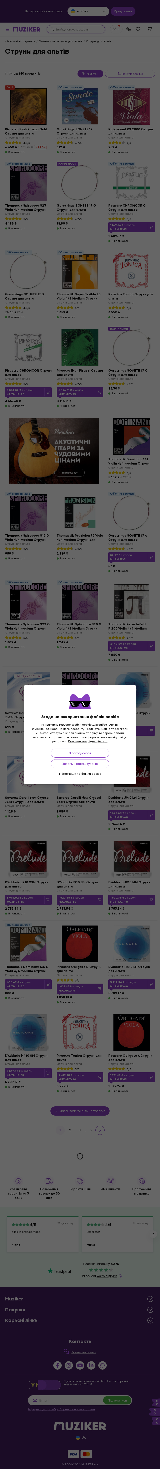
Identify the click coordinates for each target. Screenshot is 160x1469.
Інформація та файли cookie (80, 774)
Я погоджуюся (80, 753)
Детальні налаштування (80, 763)
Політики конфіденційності (88, 741)
